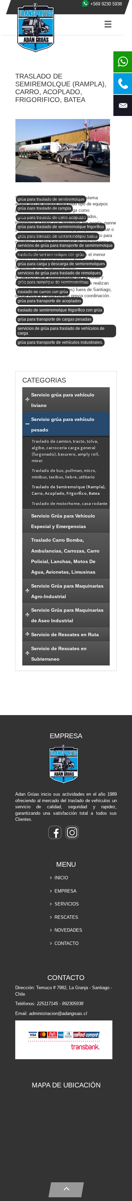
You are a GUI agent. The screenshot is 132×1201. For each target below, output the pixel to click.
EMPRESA (65, 891)
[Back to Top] (66, 1188)
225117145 (47, 1003)
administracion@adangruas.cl (58, 1013)
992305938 (72, 1003)
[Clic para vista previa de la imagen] (62, 151)
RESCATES (66, 917)
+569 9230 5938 (106, 3)
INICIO (61, 877)
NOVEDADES (68, 930)
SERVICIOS (66, 904)
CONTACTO (66, 943)
